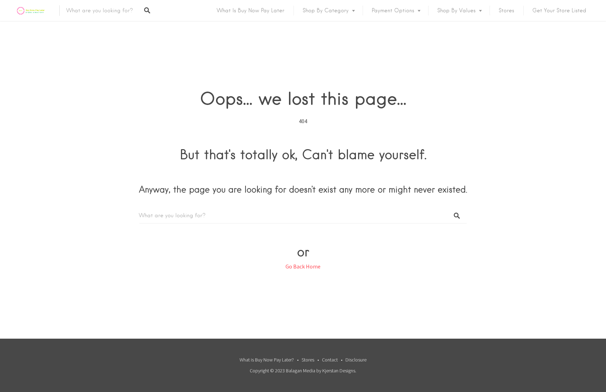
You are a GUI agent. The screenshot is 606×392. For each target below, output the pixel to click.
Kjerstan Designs (338, 370)
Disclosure (355, 360)
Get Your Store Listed (559, 10)
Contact (330, 360)
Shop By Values (456, 10)
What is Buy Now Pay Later (250, 10)
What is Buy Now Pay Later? (267, 360)
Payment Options (393, 10)
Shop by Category (326, 10)
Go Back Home (303, 266)
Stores (506, 10)
